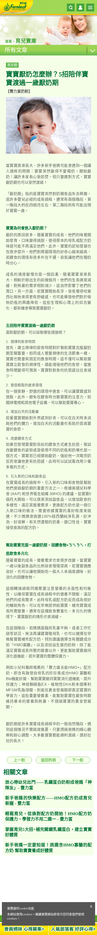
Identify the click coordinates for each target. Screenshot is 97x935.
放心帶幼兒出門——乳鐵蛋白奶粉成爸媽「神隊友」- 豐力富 (48, 785)
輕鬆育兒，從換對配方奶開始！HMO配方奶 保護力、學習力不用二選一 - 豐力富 (48, 816)
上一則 (19, 760)
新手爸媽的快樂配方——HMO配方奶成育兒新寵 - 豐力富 (48, 801)
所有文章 (16, 50)
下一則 (77, 760)
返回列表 (48, 760)
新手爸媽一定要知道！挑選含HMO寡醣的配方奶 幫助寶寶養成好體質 (48, 848)
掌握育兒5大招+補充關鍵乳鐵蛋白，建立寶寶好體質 (48, 832)
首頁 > (10, 41)
